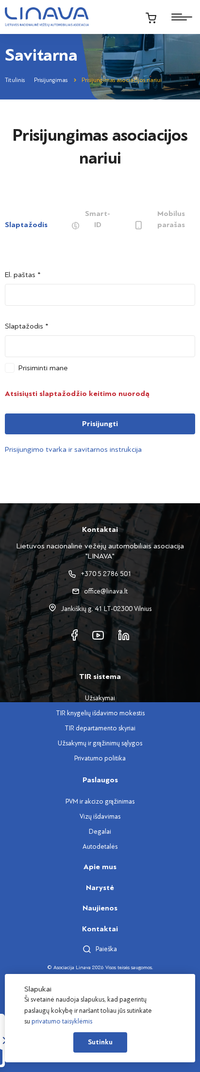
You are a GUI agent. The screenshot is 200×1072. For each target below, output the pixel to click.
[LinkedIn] (123, 634)
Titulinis (15, 80)
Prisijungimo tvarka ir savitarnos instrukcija (73, 449)
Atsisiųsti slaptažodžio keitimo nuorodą (77, 393)
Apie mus (100, 866)
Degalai (100, 831)
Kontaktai (100, 928)
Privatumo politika (100, 758)
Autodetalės (100, 846)
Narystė (100, 887)
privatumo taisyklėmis (62, 1021)
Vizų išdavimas (100, 816)
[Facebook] (74, 634)
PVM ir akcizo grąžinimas (100, 801)
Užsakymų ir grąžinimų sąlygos (100, 743)
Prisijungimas (50, 80)
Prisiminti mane (43, 367)
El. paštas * (23, 274)
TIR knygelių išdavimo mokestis (100, 713)
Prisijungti (100, 423)
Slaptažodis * (27, 326)
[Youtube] (98, 634)
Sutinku (100, 1042)
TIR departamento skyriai (100, 728)
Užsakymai (100, 698)
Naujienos (100, 908)
